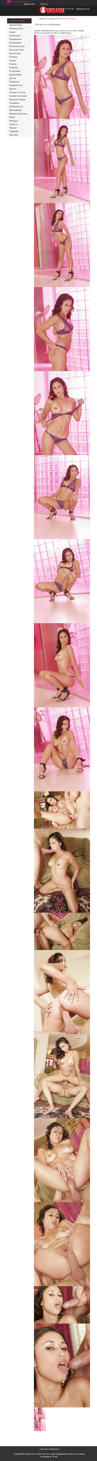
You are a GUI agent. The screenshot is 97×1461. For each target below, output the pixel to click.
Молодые (13, 121)
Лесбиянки (14, 103)
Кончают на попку (17, 92)
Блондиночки (52, 18)
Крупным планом (17, 99)
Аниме (12, 32)
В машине (13, 67)
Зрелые (12, 89)
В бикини (13, 57)
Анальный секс (16, 28)
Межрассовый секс (18, 114)
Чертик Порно (15, 25)
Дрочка (12, 78)
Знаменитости (15, 85)
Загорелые (14, 82)
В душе (12, 60)
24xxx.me (44, 4)
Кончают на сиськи (18, 96)
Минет (12, 117)
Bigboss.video (29, 4)
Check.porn (54, 1449)
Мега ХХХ (13, 135)
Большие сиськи (16, 46)
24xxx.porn (44, 1449)
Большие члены (16, 50)
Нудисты (13, 124)
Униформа (13, 131)
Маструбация (15, 110)
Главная (42, 18)
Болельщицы (15, 43)
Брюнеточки (15, 53)
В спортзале (14, 71)
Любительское (16, 106)
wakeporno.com (82, 9)
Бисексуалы (15, 36)
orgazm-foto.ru (30, 1454)
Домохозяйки (15, 75)
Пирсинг (13, 128)
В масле (13, 64)
